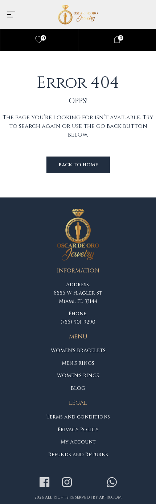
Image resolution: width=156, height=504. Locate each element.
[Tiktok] (89, 482)
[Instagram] (67, 482)
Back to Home (78, 165)
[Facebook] (44, 482)
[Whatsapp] (111, 482)
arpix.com (110, 497)
